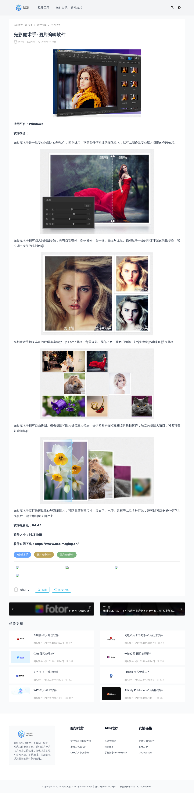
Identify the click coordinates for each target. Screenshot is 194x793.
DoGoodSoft (145, 752)
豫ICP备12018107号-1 (105, 786)
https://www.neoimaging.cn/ (57, 544)
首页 (30, 24)
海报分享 (63, 589)
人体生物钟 (110, 740)
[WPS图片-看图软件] (20, 691)
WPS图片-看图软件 (45, 690)
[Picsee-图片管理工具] (111, 675)
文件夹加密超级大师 (80, 740)
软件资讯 (62, 7)
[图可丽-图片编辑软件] (20, 675)
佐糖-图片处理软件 (45, 653)
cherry (21, 41)
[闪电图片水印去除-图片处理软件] (111, 638)
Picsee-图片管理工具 (137, 671)
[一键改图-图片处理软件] (111, 657)
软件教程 (76, 7)
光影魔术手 (22, 554)
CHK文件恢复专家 (79, 752)
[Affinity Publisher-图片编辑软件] (111, 694)
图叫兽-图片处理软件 (46, 635)
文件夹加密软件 (147, 740)
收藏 (44, 589)
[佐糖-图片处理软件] (20, 657)
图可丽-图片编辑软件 (46, 671)
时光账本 (109, 746)
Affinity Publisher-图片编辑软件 (143, 690)
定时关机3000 (78, 746)
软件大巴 (66, 786)
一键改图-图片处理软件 (138, 653)
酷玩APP (143, 746)
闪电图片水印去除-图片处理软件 (143, 635)
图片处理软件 (44, 554)
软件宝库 (43, 7)
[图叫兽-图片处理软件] (20, 638)
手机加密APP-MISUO (116, 752)
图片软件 (55, 24)
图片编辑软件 (67, 554)
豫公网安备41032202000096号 (135, 786)
